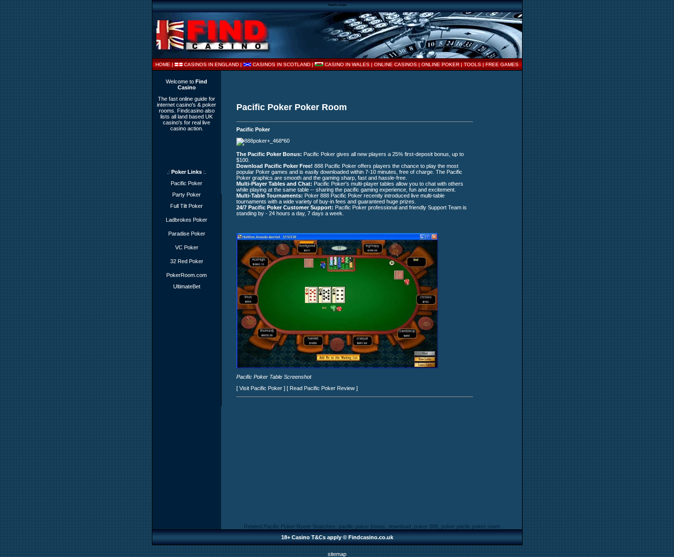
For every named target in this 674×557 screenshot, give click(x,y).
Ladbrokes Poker (186, 220)
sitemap (337, 554)
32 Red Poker (186, 261)
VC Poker (186, 247)
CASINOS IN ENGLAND (211, 64)
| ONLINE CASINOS (394, 64)
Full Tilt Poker (186, 206)
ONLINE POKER (440, 64)
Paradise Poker (186, 234)
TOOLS (472, 64)
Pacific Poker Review (329, 388)
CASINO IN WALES (347, 64)
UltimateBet (186, 286)
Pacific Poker (253, 129)
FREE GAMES (502, 64)
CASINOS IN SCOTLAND (281, 64)
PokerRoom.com (186, 275)
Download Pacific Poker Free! (274, 166)
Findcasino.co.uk (370, 537)
